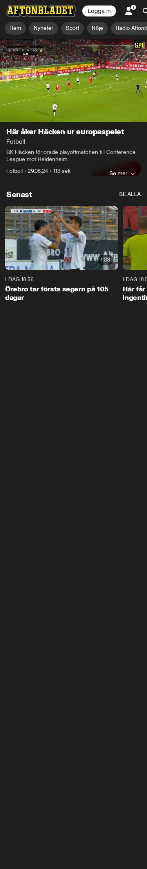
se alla (130, 194)
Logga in (99, 11)
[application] (73, 80)
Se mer (118, 173)
